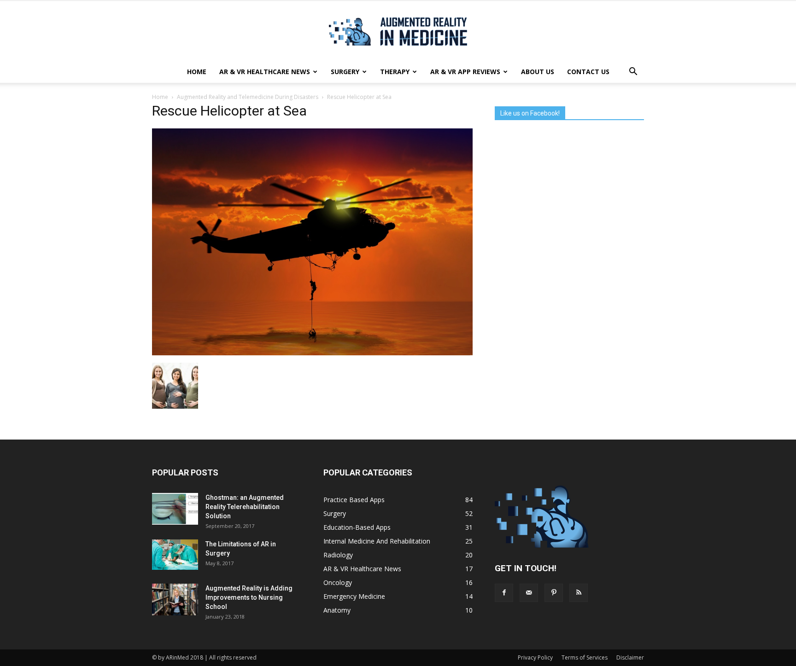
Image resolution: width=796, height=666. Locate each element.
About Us (537, 71)
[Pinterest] (553, 593)
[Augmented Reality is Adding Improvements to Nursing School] (175, 599)
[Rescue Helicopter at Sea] (312, 353)
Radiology (338, 554)
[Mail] (529, 593)
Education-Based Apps (357, 527)
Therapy (395, 71)
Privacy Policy (535, 657)
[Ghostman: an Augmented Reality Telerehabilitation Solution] (175, 509)
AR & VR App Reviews (465, 71)
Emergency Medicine (354, 596)
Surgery (345, 71)
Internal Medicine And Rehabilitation (376, 541)
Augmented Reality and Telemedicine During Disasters (247, 97)
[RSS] (578, 593)
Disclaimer (630, 657)
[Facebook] (504, 593)
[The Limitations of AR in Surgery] (175, 554)
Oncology (337, 582)
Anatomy (337, 610)
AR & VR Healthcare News (264, 71)
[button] (633, 72)
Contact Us (588, 71)
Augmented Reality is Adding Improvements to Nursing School (249, 597)
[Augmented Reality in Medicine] (398, 31)
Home (196, 71)
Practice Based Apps (354, 499)
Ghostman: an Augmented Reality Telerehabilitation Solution (244, 507)
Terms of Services (585, 657)
